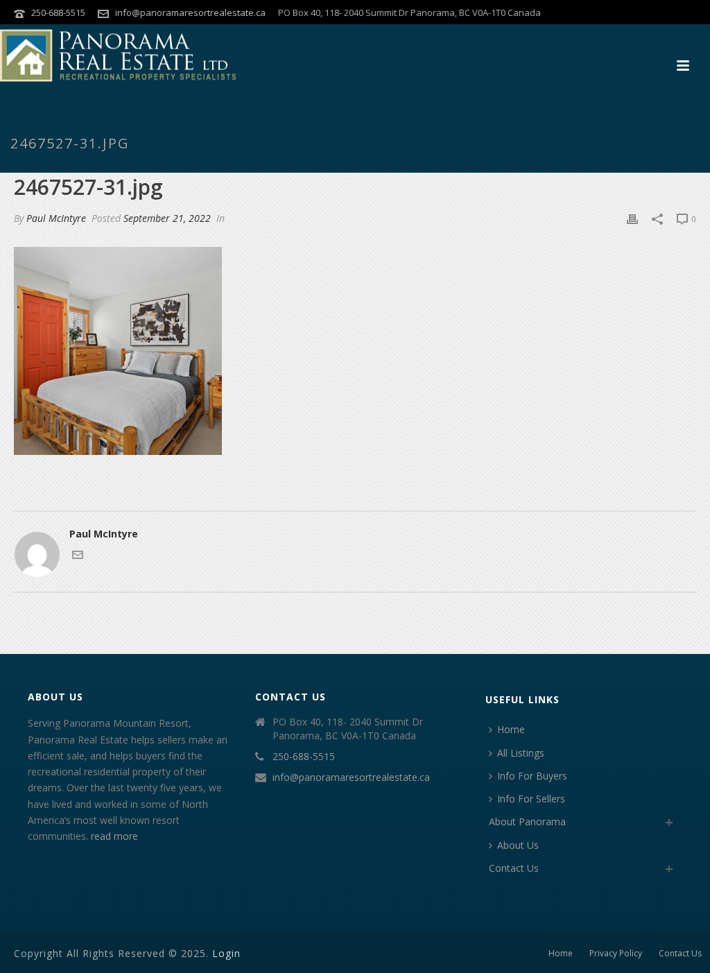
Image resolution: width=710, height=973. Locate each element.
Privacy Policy (615, 953)
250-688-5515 (58, 12)
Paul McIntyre (56, 218)
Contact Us (514, 868)
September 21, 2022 (167, 218)
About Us (518, 845)
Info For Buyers (532, 775)
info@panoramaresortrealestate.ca (190, 12)
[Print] (632, 218)
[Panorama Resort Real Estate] (118, 55)
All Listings (520, 752)
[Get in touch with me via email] (77, 556)
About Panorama (527, 821)
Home (511, 729)
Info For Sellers (531, 798)
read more (114, 836)
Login (226, 953)
